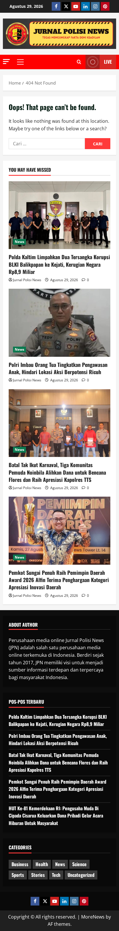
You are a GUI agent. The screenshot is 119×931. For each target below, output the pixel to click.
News (19, 241)
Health (42, 864)
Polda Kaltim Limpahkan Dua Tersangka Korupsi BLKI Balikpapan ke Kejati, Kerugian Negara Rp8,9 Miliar (59, 264)
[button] (6, 61)
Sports (18, 874)
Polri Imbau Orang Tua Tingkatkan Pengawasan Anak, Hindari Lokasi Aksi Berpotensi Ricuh (58, 368)
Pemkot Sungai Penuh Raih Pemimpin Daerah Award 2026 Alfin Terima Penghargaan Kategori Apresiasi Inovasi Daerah (59, 580)
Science (79, 864)
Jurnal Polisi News (27, 279)
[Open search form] (79, 62)
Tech (56, 874)
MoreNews (93, 917)
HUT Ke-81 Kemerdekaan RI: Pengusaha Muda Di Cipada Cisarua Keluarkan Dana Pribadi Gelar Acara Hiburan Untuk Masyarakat (56, 815)
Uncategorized (81, 874)
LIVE (108, 61)
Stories (38, 874)
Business (20, 864)
